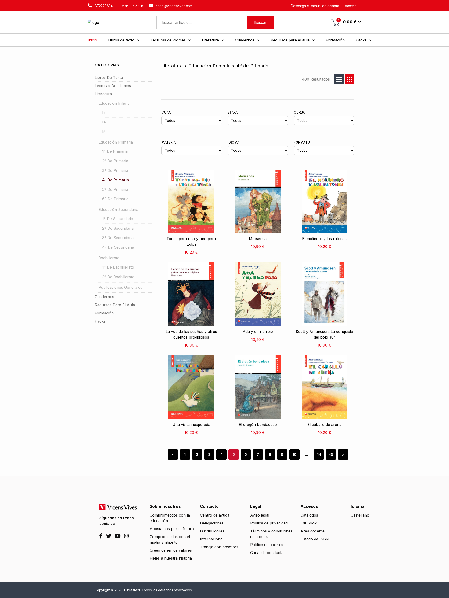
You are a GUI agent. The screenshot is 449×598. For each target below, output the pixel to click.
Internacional (211, 539)
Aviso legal (259, 515)
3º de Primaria (115, 170)
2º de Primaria (115, 161)
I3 (103, 112)
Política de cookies (266, 544)
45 (331, 454)
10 (294, 454)
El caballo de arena (324, 424)
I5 (103, 131)
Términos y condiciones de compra (271, 534)
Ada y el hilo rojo (258, 331)
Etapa (233, 112)
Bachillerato (108, 257)
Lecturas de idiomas (113, 85)
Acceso (351, 6)
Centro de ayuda (214, 515)
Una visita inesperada (191, 424)
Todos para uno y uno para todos (191, 241)
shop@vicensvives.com (173, 6)
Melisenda (258, 238)
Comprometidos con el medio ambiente (170, 539)
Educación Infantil (114, 103)
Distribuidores (212, 531)
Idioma (233, 142)
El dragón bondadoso (258, 424)
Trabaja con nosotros (219, 547)
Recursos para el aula (115, 305)
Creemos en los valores (171, 550)
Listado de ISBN (315, 539)
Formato (302, 142)
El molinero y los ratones (324, 238)
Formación (104, 313)
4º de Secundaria (118, 247)
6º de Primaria (115, 198)
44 (318, 454)
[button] (124, 40)
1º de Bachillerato (118, 267)
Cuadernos (104, 296)
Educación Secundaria (118, 209)
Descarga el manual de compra (315, 6)
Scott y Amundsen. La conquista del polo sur (324, 334)
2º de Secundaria (118, 228)
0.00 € (347, 21)
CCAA (166, 112)
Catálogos (309, 515)
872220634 (103, 6)
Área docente (313, 531)
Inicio (92, 40)
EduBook (309, 523)
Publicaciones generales (120, 287)
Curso (300, 112)
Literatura (103, 94)
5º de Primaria (115, 189)
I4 (104, 122)
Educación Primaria (115, 142)
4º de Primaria (115, 179)
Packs (100, 321)
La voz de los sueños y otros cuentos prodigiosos (191, 334)
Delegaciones (212, 523)
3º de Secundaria (118, 237)
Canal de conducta (266, 552)
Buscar (260, 22)
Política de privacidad (269, 523)
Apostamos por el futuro (172, 528)
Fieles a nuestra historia (171, 558)
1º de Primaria (115, 151)
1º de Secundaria (117, 218)
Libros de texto (109, 77)
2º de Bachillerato (118, 276)
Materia (168, 142)
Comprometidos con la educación (170, 518)
